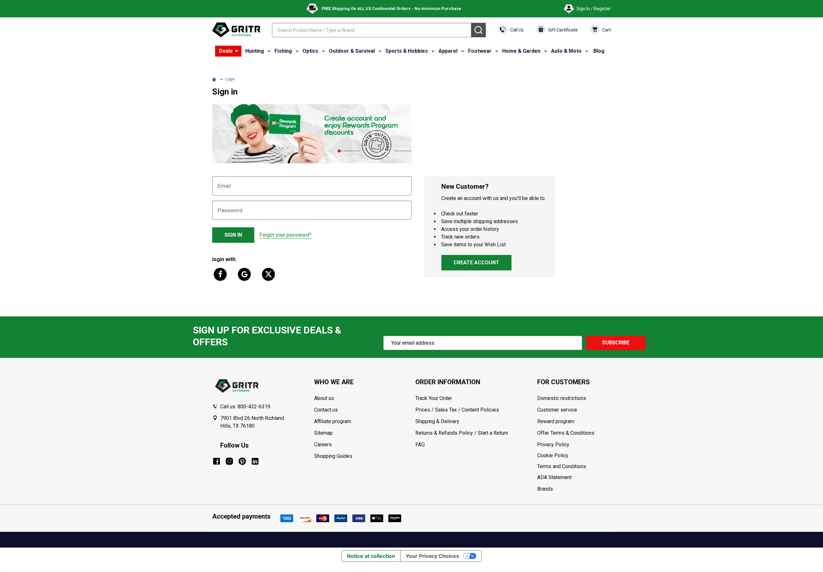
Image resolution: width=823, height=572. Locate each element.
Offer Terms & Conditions (565, 433)
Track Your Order (433, 398)
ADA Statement (554, 477)
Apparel (448, 51)
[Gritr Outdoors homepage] (236, 30)
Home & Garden (521, 51)
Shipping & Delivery (437, 421)
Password (230, 210)
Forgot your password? (285, 235)
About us (324, 398)
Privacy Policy (573, 445)
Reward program (555, 421)
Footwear (480, 51)
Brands (545, 489)
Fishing (283, 51)
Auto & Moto (566, 51)
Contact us (326, 410)
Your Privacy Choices (432, 556)
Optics (310, 51)
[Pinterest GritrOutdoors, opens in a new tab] (242, 461)
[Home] (215, 79)
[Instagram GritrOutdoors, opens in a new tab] (229, 461)
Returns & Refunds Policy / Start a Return (461, 433)
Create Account (476, 262)
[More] (236, 51)
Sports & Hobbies (406, 51)
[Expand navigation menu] (269, 51)
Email (224, 186)
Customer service (557, 410)
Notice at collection (371, 556)
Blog (598, 51)
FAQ (420, 444)
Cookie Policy (573, 455)
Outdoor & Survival (352, 51)
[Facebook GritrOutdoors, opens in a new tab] (217, 461)
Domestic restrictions (561, 398)
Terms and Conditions (573, 466)
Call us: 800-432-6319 (245, 407)
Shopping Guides (333, 456)
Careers (323, 444)
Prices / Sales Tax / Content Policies (457, 410)
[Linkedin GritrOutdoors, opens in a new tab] (255, 461)
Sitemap (323, 433)
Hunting (254, 51)
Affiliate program (332, 421)
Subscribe (615, 343)
